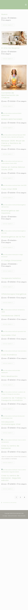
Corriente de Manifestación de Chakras (10, 95)
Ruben (5, 264)
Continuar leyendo (8, 25)
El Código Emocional (11, 260)
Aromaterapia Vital (10, 4)
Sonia (4, 18)
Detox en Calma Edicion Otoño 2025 (13, 168)
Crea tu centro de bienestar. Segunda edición (11, 478)
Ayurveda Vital (8, 335)
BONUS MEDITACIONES (11, 119)
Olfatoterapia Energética (13, 294)
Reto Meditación (9, 376)
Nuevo (4, 14)
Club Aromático (9, 355)
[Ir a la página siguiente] (24, 497)
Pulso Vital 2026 (9, 189)
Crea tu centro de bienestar (10, 447)
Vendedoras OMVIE (10, 315)
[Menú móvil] (25, 5)
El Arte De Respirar (10, 48)
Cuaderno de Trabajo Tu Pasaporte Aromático (13, 399)
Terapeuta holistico (11, 278)
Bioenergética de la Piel (13, 237)
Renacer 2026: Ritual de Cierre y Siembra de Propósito (13, 143)
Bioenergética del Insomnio (10, 211)
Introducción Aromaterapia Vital (11, 423)
